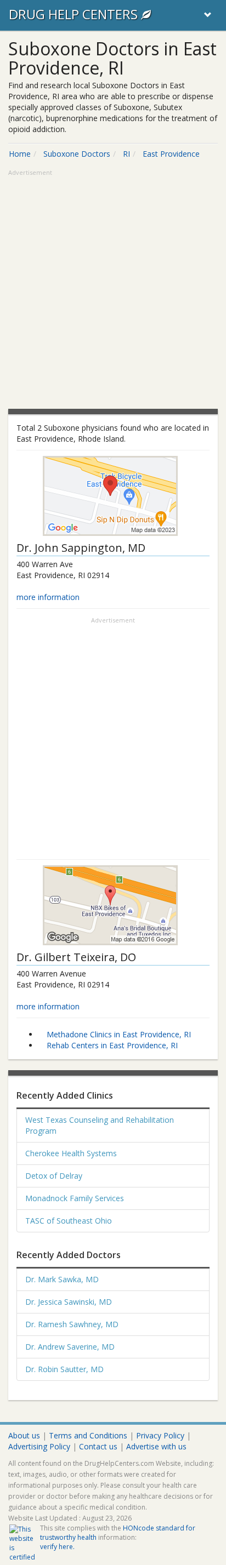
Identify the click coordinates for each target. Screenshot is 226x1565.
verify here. (57, 1546)
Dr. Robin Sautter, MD (64, 1369)
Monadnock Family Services (74, 1198)
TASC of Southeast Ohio (68, 1220)
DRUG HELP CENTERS (75, 14)
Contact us (98, 1446)
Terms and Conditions (88, 1435)
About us (24, 1435)
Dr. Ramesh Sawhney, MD (71, 1324)
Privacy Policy (160, 1435)
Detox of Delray (53, 1175)
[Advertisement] (113, 290)
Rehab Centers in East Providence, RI (112, 1045)
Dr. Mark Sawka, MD (62, 1279)
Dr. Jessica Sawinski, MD (68, 1301)
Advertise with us (156, 1446)
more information (48, 597)
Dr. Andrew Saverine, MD (70, 1346)
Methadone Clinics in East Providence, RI (119, 1034)
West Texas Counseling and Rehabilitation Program (99, 1125)
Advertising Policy (39, 1446)
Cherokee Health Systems (71, 1153)
